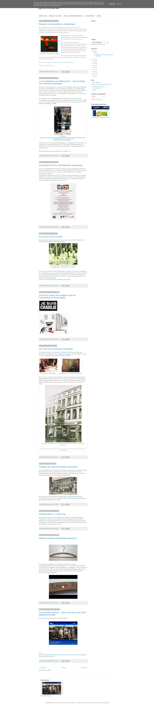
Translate (103, 44)
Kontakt (99, 16)
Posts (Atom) (48, 670)
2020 (94, 63)
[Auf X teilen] (65, 72)
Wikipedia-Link (67, 151)
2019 (94, 65)
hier (43, 180)
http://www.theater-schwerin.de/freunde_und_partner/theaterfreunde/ (62, 62)
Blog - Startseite (96, 82)
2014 (94, 76)
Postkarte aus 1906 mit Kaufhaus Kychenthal (58, 467)
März (95, 53)
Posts (94, 96)
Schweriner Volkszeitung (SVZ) (63, 352)
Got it (119, 4)
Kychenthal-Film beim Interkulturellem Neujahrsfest (61, 165)
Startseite (63, 667)
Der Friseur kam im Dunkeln (51, 237)
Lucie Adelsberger (62, 136)
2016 (94, 71)
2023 (94, 51)
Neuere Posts (42, 667)
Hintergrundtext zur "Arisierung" (52, 514)
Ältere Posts (84, 667)
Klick (60, 524)
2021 (94, 61)
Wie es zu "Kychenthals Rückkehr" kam (73, 16)
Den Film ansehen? (90, 16)
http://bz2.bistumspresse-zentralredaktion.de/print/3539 (56, 279)
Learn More (112, 4)
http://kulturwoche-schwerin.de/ (57, 180)
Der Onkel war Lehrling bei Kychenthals (56, 349)
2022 (94, 59)
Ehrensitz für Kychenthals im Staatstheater (57, 24)
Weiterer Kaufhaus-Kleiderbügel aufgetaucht (58, 538)
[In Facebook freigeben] (67, 72)
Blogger (107, 702)
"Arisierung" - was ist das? (55, 16)
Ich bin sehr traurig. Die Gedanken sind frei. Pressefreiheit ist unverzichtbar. (57, 296)
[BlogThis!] (63, 72)
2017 (94, 69)
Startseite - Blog (43, 16)
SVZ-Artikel (42, 569)
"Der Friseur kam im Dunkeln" (59, 276)
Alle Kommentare (97, 99)
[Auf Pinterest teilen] (69, 72)
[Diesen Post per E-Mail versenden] (62, 72)
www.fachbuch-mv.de (80, 102)
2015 (94, 73)
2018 (94, 67)
